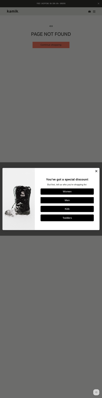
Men (67, 200)
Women (67, 191)
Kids (67, 209)
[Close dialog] (96, 171)
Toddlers (67, 218)
